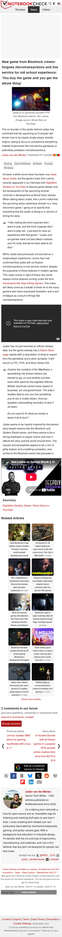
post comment (12, 723)
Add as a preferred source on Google (34, 767)
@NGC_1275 (47, 855)
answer (30, 717)
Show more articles (31, 699)
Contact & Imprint (11, 919)
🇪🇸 (54, 155)
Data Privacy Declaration (45, 919)
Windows (8, 167)
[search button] (50, 3)
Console (48, 163)
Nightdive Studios (13, 505)
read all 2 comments (12, 717)
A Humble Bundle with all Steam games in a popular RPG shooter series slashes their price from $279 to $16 (44, 748)
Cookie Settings (22, 923)
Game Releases (22, 163)
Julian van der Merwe (14, 155)
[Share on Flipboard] (23, 782)
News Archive (28, 872)
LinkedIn (54, 859)
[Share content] (6, 776)
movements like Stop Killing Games (23, 283)
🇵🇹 (58, 155)
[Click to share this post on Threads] (22, 776)
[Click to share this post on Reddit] (47, 776)
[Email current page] (39, 782)
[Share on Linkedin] (31, 782)
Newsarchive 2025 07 (46, 872)
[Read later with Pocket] (55, 776)
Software (37, 163)
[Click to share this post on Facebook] (13, 776)
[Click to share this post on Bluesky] (30, 776)
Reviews (20, 9)
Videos (46, 9)
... (58, 9)
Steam (27, 505)
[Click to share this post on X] (38, 776)
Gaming (8, 163)
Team (26, 919)
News (34, 9)
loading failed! (8, 892)
